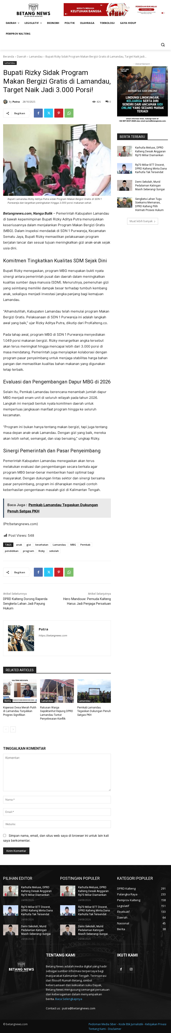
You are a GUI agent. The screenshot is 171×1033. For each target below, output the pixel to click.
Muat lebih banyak (141, 221)
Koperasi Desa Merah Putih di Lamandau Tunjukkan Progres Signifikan (19, 711)
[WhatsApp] (69, 113)
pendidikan (11, 551)
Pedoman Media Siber (103, 1024)
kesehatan (41, 544)
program (28, 551)
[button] (162, 44)
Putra (16, 101)
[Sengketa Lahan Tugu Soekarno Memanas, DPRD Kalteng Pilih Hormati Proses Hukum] (124, 202)
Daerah (21, 56)
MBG (73, 544)
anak (19, 544)
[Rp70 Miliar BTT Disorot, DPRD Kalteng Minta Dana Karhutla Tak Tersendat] (124, 168)
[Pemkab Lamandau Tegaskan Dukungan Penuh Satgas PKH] (94, 691)
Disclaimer (114, 1029)
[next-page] (13, 729)
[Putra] (6, 101)
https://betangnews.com (53, 635)
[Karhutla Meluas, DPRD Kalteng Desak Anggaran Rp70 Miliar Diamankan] (124, 151)
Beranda (8, 56)
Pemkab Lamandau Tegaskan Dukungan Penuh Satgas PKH (94, 711)
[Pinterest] (58, 113)
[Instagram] (131, 969)
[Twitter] (48, 113)
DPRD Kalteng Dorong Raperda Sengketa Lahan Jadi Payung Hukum (25, 603)
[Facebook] (38, 113)
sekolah (54, 551)
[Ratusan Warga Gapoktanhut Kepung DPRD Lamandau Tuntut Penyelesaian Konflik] (57, 691)
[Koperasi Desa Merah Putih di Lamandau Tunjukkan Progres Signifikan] (20, 691)
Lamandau (36, 56)
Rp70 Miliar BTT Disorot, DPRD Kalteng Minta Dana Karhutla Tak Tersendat (151, 168)
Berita (7, 700)
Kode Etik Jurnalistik (131, 1024)
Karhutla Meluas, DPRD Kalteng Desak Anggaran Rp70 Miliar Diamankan (150, 151)
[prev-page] (6, 729)
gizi (28, 544)
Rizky (42, 551)
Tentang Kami (97, 1029)
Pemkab (85, 544)
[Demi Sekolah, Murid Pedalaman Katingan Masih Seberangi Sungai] (124, 185)
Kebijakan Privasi (155, 1024)
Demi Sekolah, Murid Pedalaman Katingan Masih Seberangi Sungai (150, 185)
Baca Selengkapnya (68, 999)
